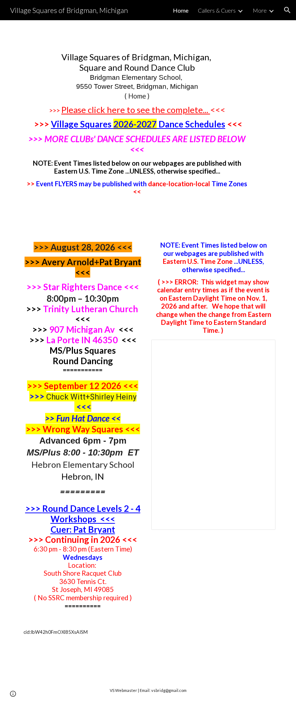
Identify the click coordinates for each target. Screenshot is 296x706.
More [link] (260, 10)
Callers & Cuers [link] (217, 10)
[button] (287, 10)
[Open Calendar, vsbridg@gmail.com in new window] (261, 349)
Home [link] (180, 10)
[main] (137, 124)
